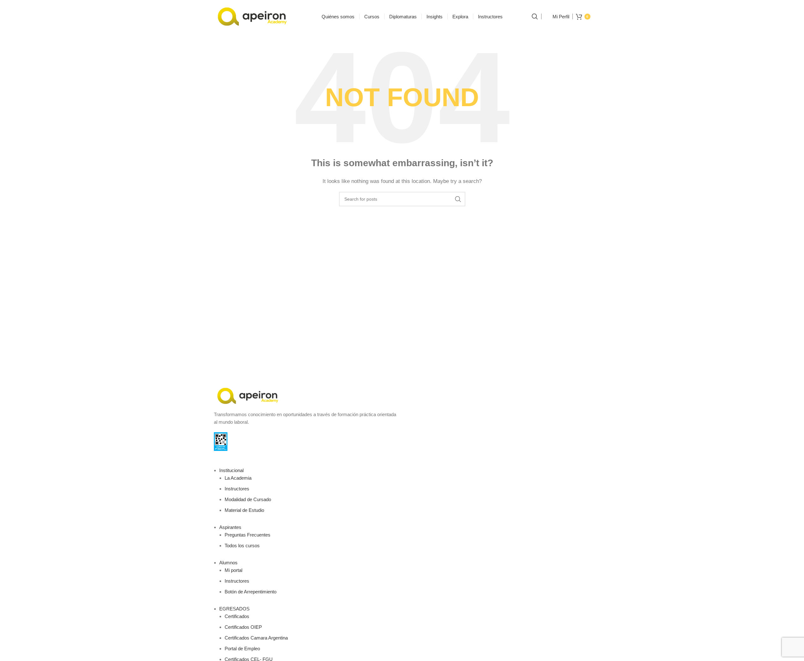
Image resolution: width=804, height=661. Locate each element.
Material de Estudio (244, 510)
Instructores (237, 488)
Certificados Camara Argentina (256, 637)
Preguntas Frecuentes (247, 534)
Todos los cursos (242, 545)
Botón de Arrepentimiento (250, 591)
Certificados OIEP (243, 627)
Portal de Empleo (242, 648)
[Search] (535, 16)
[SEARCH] (458, 199)
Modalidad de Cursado (248, 499)
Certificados (237, 616)
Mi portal (233, 570)
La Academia (238, 478)
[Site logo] (253, 16)
